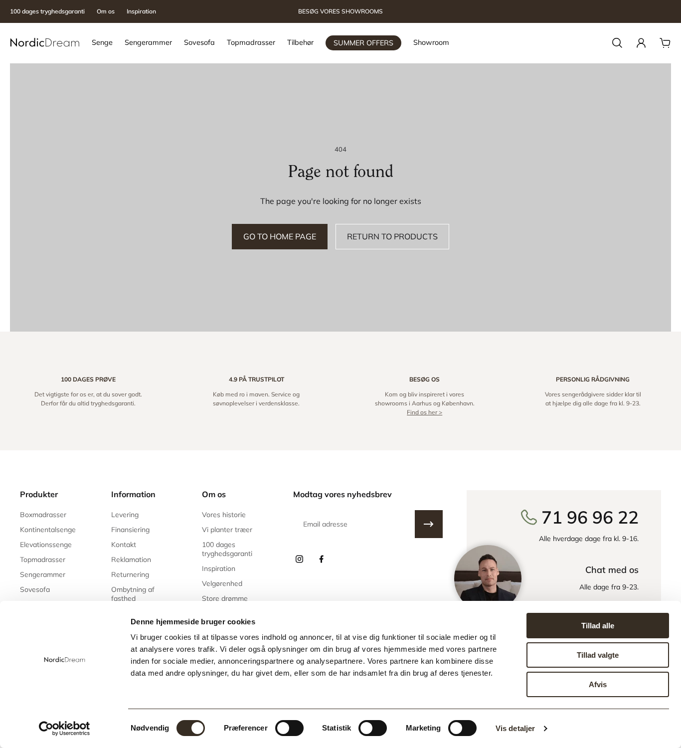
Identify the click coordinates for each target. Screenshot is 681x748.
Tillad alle (597, 625)
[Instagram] (299, 559)
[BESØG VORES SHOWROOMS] (340, 11)
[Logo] (45, 42)
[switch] (289, 728)
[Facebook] (321, 559)
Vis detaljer (515, 728)
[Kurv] (665, 43)
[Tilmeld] (429, 524)
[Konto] (641, 43)
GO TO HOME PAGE (279, 236)
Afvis (598, 684)
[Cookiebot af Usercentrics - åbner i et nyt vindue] (64, 728)
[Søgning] (617, 43)
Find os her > (424, 412)
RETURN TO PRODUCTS (392, 236)
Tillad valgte (598, 655)
